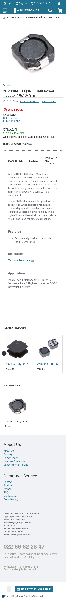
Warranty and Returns (51, 161)
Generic (7, 85)
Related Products (15, 328)
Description (15, 160)
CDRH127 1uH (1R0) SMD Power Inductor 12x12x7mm (49, 364)
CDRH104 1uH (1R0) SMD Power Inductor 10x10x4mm (17, 421)
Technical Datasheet (19, 260)
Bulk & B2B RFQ (11, 121)
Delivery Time (10, 118)
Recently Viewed (13, 385)
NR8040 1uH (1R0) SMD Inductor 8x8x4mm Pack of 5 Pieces (18, 364)
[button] (4, 353)
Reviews (34, 160)
